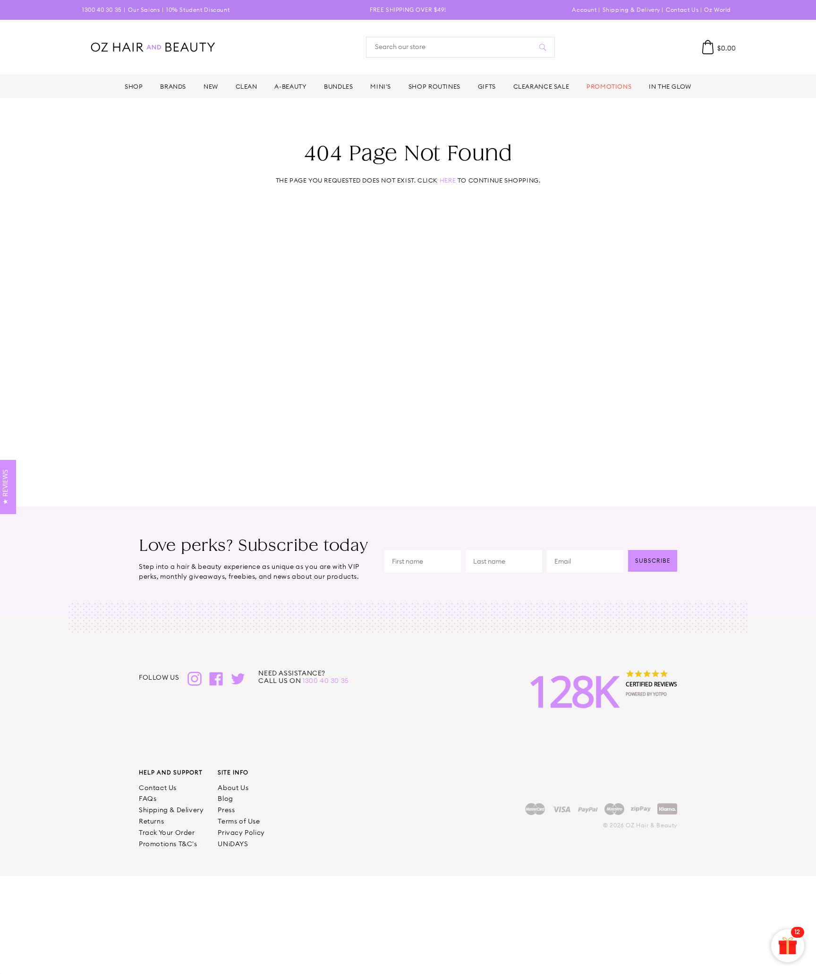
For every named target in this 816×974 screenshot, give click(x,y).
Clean (246, 86)
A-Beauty (290, 86)
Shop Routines (434, 86)
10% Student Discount (198, 9)
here (448, 180)
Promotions (608, 86)
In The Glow (670, 86)
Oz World (717, 9)
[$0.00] (708, 47)
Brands (173, 86)
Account (584, 9)
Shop (134, 86)
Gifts (487, 86)
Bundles (338, 86)
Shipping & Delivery (631, 9)
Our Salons (144, 9)
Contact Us (682, 9)
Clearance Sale (541, 86)
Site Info (233, 772)
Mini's (380, 86)
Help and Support (171, 772)
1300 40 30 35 (102, 9)
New (211, 86)
